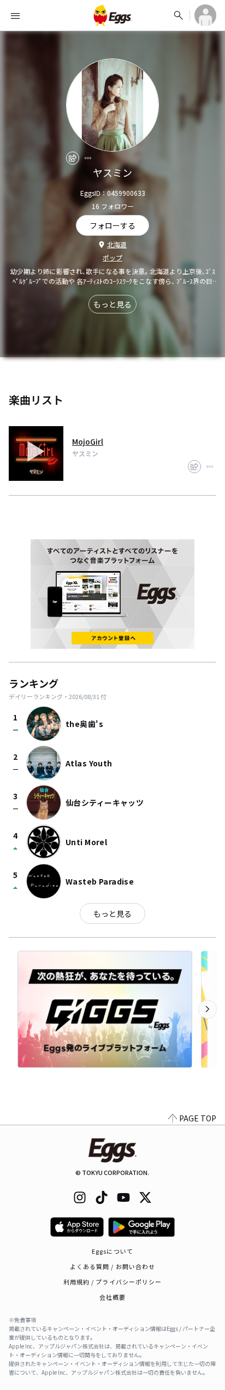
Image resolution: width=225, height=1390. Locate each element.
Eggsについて (112, 1251)
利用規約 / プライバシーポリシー (112, 1281)
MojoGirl (87, 441)
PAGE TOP (197, 1118)
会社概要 (112, 1297)
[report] (87, 158)
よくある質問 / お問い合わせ (113, 1266)
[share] (72, 158)
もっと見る (112, 304)
